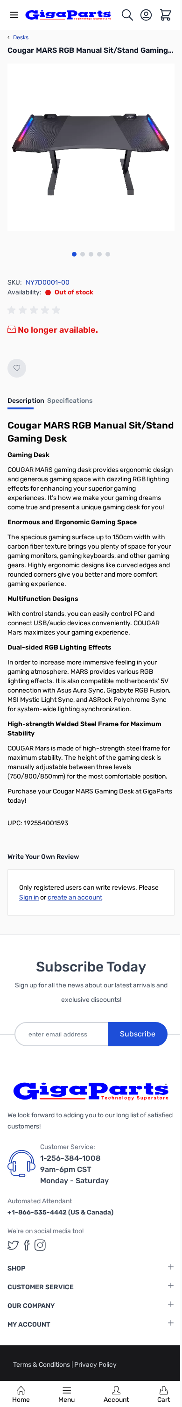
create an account (75, 897)
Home (21, 1400)
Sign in (29, 897)
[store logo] (72, 15)
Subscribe (137, 1033)
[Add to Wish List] (16, 368)
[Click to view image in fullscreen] (91, 147)
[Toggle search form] (127, 15)
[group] (35, 310)
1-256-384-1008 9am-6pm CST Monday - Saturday (74, 1169)
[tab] (25, 403)
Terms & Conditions (42, 1365)
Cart (163, 1400)
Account (116, 1400)
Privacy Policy (95, 1365)
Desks (17, 37)
